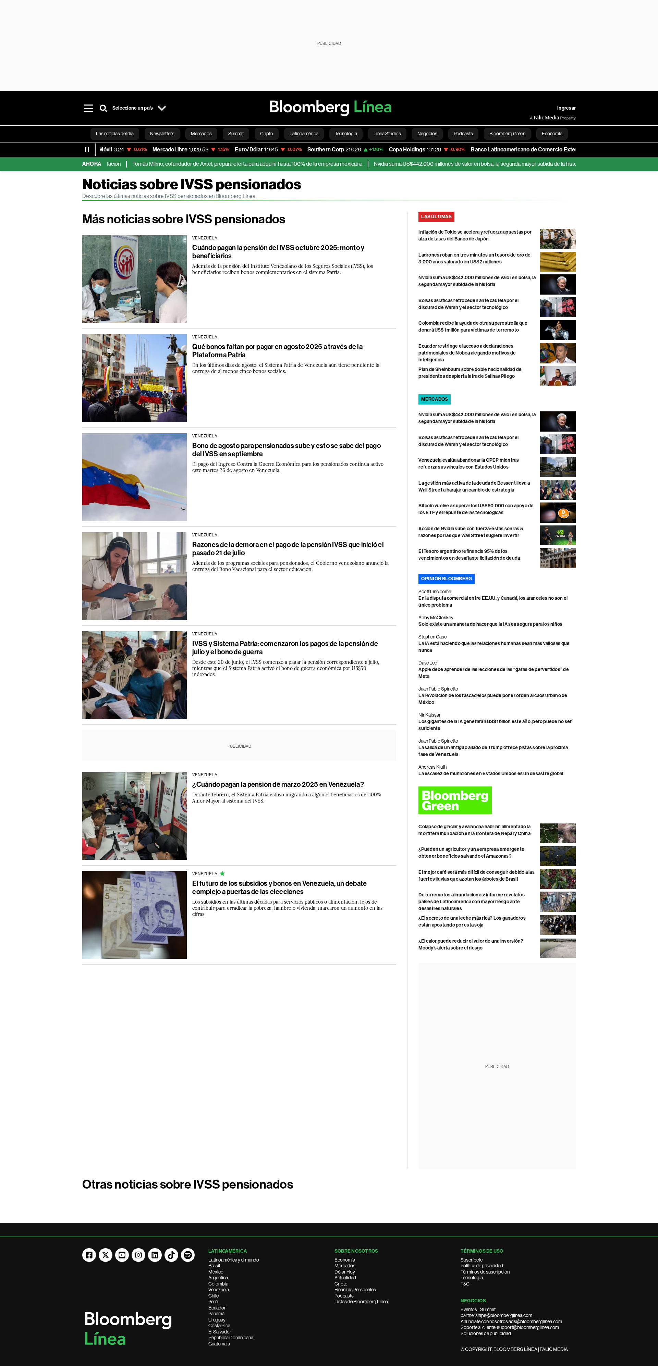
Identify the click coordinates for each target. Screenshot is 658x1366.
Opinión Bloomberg (446, 579)
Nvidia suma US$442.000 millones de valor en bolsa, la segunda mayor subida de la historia (447, 164)
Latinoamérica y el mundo (233, 1260)
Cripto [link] (266, 133)
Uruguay (217, 1319)
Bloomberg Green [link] (507, 133)
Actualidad (345, 1277)
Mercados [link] (201, 133)
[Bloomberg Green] (497, 800)
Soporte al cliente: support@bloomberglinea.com (510, 1327)
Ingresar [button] (566, 108)
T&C (465, 1284)
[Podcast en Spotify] (188, 1255)
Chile (213, 1296)
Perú (213, 1301)
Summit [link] (236, 133)
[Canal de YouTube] (122, 1255)
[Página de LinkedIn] (155, 1255)
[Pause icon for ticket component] (87, 150)
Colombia (218, 1284)
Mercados (344, 1265)
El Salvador (219, 1331)
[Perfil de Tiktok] (171, 1255)
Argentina (218, 1277)
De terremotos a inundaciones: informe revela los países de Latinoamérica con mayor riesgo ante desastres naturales (471, 901)
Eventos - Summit (478, 1309)
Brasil (214, 1265)
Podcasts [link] (463, 133)
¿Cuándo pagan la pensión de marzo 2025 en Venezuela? (278, 784)
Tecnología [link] (346, 133)
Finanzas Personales (355, 1289)
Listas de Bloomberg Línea (361, 1301)
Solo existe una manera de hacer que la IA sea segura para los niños (490, 624)
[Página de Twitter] (105, 1255)
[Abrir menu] (88, 108)
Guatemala (219, 1343)
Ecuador (217, 1308)
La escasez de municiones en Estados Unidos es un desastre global (490, 774)
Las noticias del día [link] (115, 133)
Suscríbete (472, 1260)
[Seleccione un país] (162, 108)
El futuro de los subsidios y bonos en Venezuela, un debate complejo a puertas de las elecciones (279, 887)
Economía (344, 1260)
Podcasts (344, 1296)
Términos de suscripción (485, 1272)
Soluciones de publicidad (486, 1333)
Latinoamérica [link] (304, 133)
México (215, 1272)
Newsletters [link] (162, 133)
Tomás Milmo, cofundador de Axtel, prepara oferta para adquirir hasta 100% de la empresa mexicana (216, 164)
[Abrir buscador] (103, 108)
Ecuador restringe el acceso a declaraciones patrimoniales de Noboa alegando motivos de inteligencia (467, 353)
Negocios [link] (427, 133)
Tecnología (472, 1277)
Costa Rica (219, 1325)
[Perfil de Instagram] (138, 1255)
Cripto (341, 1284)
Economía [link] (552, 133)
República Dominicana (230, 1337)
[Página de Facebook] (89, 1255)
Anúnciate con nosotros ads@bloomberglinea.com (511, 1321)
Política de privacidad (482, 1265)
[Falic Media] (535, 117)
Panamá (216, 1313)
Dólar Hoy (344, 1272)
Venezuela (218, 1289)
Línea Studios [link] (387, 133)
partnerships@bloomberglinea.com (496, 1315)
